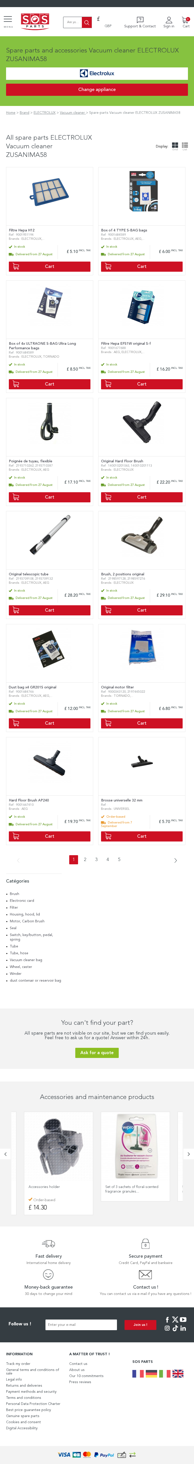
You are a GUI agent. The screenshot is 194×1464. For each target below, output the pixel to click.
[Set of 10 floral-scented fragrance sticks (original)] (136, 1146)
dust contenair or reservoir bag (35, 980)
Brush (14, 894)
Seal (13, 928)
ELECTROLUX (45, 113)
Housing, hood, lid (25, 914)
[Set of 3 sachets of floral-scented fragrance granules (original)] (59, 1146)
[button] (5, 1154)
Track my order (18, 1364)
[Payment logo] (97, 1455)
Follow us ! (20, 1324)
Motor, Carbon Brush (27, 921)
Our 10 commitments (86, 1376)
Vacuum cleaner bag (26, 960)
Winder (15, 974)
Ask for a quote (97, 1053)
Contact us (78, 1364)
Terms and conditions (23, 1398)
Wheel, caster (21, 967)
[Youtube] (183, 1323)
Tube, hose (19, 953)
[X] (175, 1323)
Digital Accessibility (22, 1428)
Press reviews (80, 1382)
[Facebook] (167, 1323)
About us (77, 1370)
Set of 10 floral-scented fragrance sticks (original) (133, 1189)
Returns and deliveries (24, 1385)
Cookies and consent (23, 1422)
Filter (14, 907)
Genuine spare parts (22, 1416)
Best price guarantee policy (28, 1410)
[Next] (174, 861)
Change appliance (97, 89)
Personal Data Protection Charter (33, 1404)
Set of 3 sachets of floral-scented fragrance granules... (55, 1189)
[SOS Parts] (35, 22)
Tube (14, 946)
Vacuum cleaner (73, 113)
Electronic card (22, 901)
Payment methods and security (31, 1392)
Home (10, 113)
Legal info (14, 1379)
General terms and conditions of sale (32, 1371)
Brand (24, 113)
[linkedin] (183, 1331)
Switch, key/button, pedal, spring (31, 937)
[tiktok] (175, 1331)
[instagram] (167, 1331)
